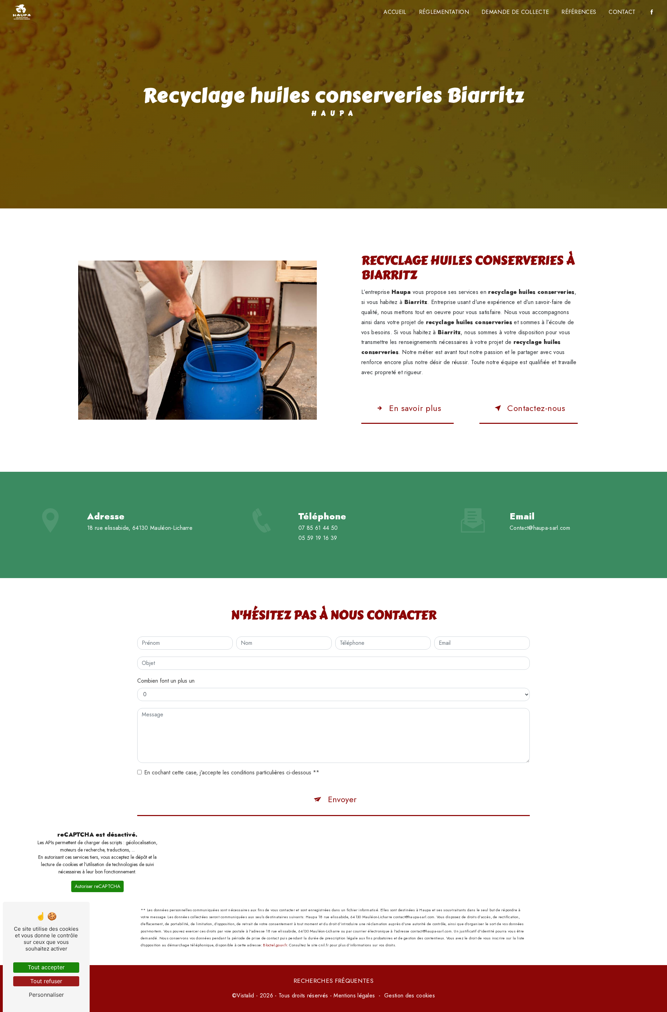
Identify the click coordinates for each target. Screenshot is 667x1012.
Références (578, 12)
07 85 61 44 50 (318, 528)
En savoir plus (415, 408)
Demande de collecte (515, 12)
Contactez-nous (536, 408)
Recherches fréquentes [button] (333, 980)
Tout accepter (46, 967)
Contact (622, 12)
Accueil (395, 12)
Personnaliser (46, 994)
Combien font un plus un (166, 681)
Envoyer (342, 799)
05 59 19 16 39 (317, 538)
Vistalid (245, 995)
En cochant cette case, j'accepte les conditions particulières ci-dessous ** (231, 772)
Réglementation (444, 12)
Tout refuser (46, 981)
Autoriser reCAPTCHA (97, 886)
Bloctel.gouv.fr (275, 945)
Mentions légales (354, 995)
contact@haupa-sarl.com (540, 528)
